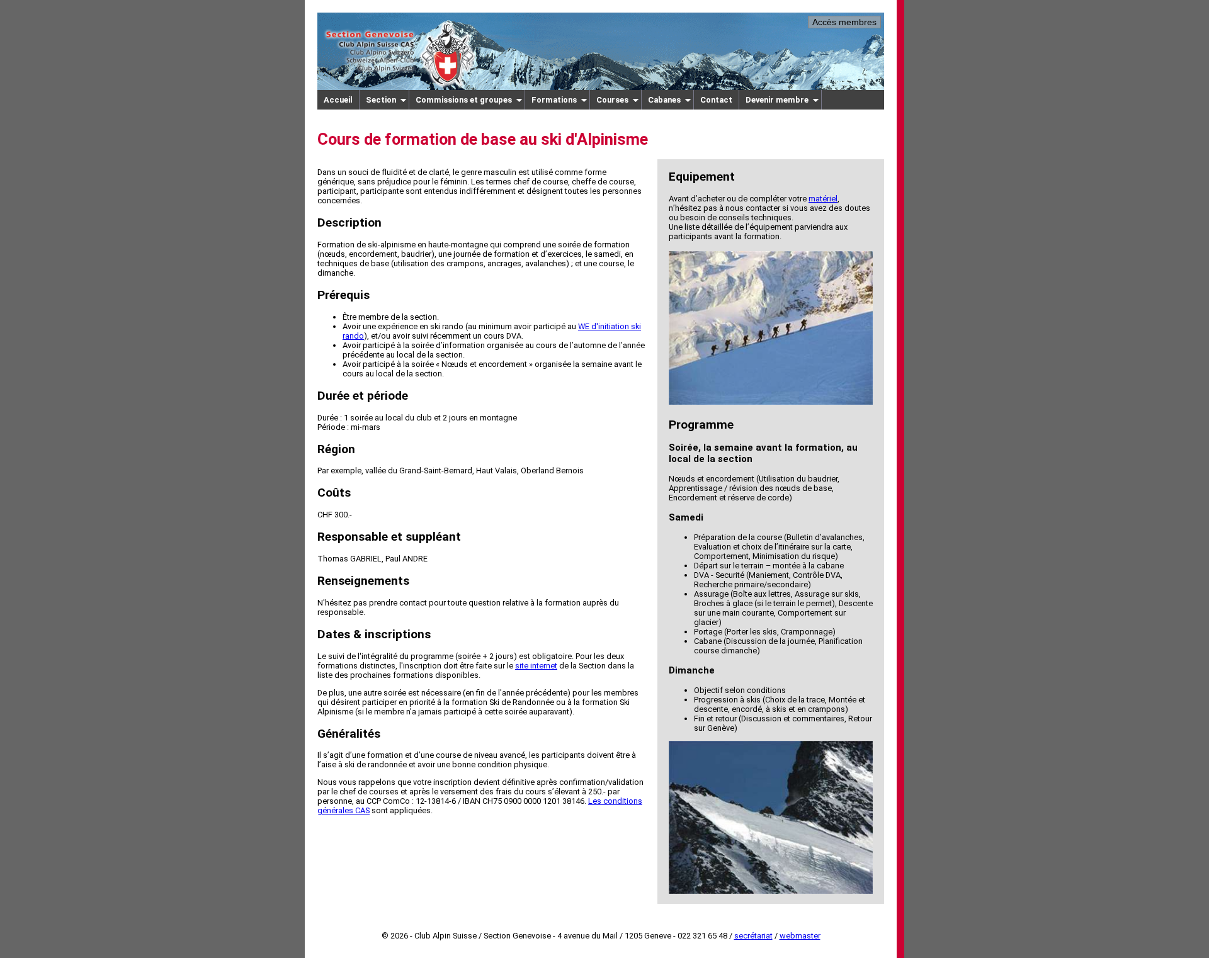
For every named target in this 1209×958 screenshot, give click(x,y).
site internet (536, 665)
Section (381, 99)
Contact (716, 99)
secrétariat (753, 935)
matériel (823, 198)
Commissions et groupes (464, 99)
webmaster (800, 935)
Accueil (338, 99)
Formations (554, 99)
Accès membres (844, 22)
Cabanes (664, 99)
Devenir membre (777, 99)
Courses (612, 99)
